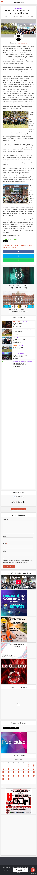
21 (23, 775)
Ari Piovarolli (6, 245)
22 (28, 775)
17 (3, 775)
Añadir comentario (17, 16)
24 (3, 779)
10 (3, 772)
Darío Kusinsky (16, 245)
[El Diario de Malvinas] (18, 1)
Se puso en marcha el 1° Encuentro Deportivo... (19, 347)
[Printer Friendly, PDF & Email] (10, 239)
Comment (5, 519)
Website (5, 551)
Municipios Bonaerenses (19, 330)
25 (8, 779)
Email (5, 543)
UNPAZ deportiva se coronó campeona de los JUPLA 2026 (19, 364)
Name (5, 536)
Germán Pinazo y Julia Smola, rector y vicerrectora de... (19, 341)
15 (28, 772)
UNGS (8, 247)
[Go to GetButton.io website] (33, 873)
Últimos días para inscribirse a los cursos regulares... (19, 333)
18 (8, 775)
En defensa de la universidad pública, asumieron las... (18, 325)
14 (23, 772)
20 (18, 775)
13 (18, 772)
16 (33, 772)
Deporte (15, 345)
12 (13, 772)
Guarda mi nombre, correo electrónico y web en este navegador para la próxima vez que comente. (17, 561)
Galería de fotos (17, 322)
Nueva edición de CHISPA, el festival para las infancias (20, 356)
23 (33, 775)
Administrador (30, 16)
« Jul (2, 787)
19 (13, 775)
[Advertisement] (18, 835)
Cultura (15, 353)
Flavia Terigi (25, 245)
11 (8, 772)
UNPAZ (14, 247)
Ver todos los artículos (18, 509)
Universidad (18, 8)
